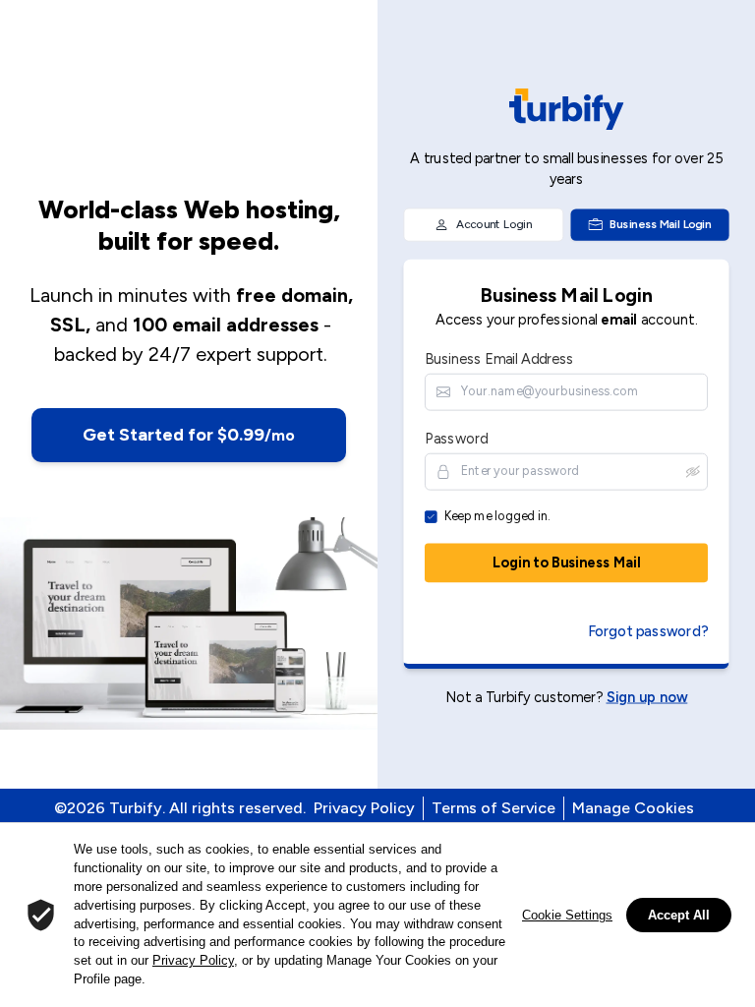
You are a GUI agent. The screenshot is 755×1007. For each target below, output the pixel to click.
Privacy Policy (364, 808)
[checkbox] (431, 515)
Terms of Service (493, 808)
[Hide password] (692, 470)
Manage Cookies (633, 808)
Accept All (679, 915)
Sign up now (647, 695)
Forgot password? (648, 630)
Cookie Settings (567, 915)
